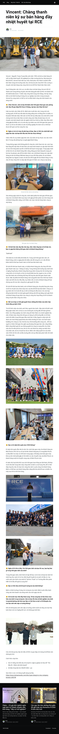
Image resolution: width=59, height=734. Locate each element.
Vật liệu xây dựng (26, 2)
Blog (8, 2)
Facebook (48, 728)
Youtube (54, 728)
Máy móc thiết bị (15, 2)
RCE (4, 2)
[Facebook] (54, 2)
